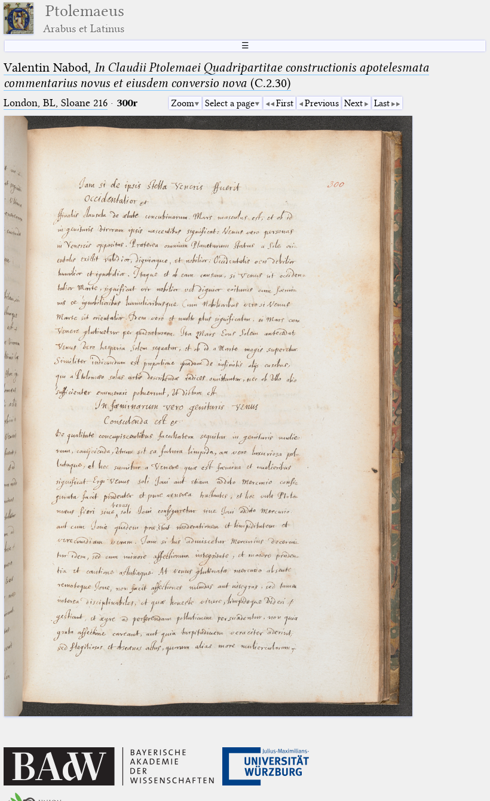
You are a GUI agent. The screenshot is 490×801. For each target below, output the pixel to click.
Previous (322, 103)
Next (353, 103)
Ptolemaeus (83, 18)
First (284, 103)
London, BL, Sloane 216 (56, 103)
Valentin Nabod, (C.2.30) (216, 75)
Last (382, 103)
